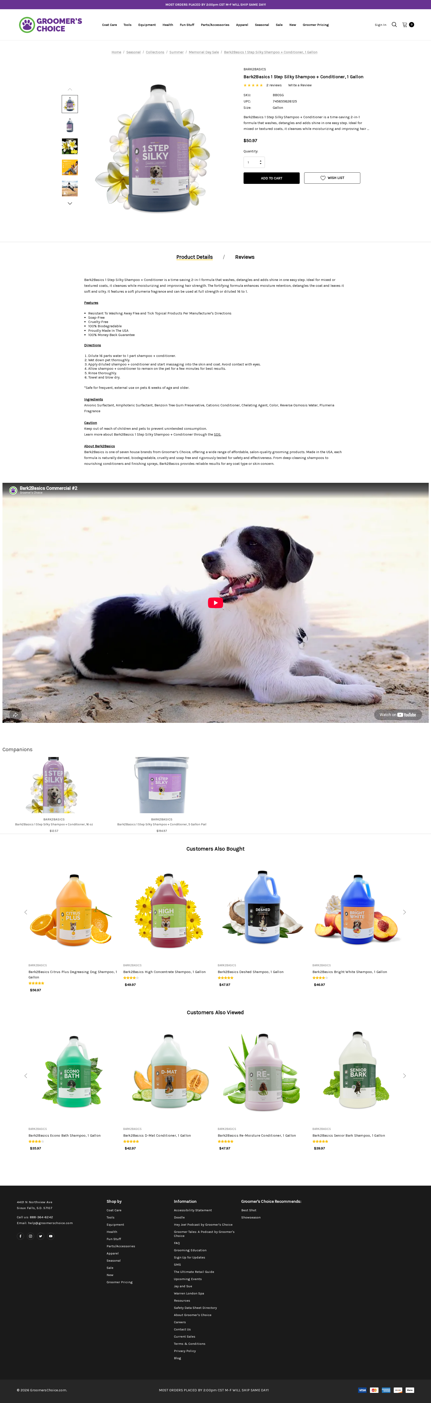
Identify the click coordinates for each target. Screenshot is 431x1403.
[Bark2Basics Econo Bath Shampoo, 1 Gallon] (74, 1071)
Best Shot (248, 1210)
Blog (177, 1358)
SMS (177, 1265)
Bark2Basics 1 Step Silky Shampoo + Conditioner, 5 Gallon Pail (161, 824)
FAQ (177, 1243)
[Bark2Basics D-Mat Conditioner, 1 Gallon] (168, 1071)
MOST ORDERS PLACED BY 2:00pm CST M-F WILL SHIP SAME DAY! (215, 4)
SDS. (217, 434)
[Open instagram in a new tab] (30, 1236)
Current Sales (184, 1336)
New (110, 1275)
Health (112, 1232)
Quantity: (251, 151)
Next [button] (70, 203)
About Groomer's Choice (192, 1315)
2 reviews (274, 85)
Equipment (115, 1225)
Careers (180, 1322)
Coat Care (114, 1210)
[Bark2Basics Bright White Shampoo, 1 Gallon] (357, 907)
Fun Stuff (114, 1239)
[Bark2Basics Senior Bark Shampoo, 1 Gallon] (357, 1071)
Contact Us (182, 1329)
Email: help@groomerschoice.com (45, 1223)
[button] (20, 912)
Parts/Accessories (121, 1246)
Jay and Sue (183, 1286)
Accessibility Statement (193, 1210)
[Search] (394, 24)
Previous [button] (70, 89)
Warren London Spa (189, 1293)
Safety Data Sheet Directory (195, 1308)
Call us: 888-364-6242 (35, 1217)
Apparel (113, 1253)
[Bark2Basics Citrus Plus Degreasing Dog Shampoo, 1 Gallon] (74, 907)
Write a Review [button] (300, 85)
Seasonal (114, 1260)
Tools (110, 1217)
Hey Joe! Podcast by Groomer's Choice (203, 1225)
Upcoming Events (188, 1279)
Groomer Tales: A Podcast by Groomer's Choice (204, 1234)
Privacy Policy (185, 1351)
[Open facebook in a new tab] (20, 1236)
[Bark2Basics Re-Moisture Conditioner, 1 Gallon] (263, 1071)
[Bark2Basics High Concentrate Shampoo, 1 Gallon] (168, 907)
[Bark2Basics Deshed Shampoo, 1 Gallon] (263, 907)
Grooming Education (190, 1250)
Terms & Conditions (189, 1344)
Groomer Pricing (120, 1282)
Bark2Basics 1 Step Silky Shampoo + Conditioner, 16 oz (54, 824)
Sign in (380, 25)
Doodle (179, 1217)
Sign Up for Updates (189, 1257)
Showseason (251, 1217)
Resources (182, 1300)
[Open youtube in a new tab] (50, 1236)
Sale (110, 1268)
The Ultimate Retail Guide (194, 1272)
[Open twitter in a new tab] (40, 1236)
